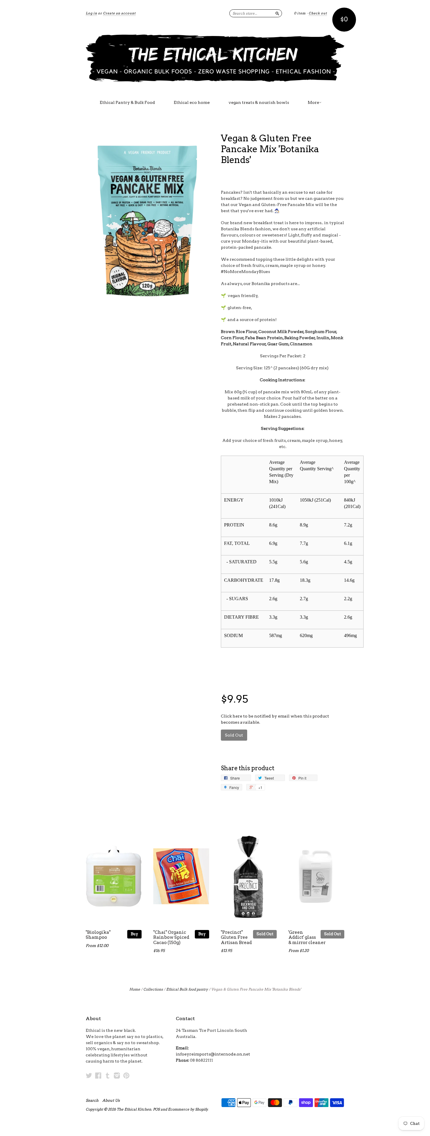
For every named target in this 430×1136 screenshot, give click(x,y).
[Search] (277, 13)
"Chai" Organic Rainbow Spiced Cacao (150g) (171, 937)
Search (92, 1101)
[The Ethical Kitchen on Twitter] (89, 1075)
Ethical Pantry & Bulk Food (127, 102)
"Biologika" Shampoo (98, 935)
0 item (300, 13)
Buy (134, 934)
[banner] (215, 58)
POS (156, 1109)
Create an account (119, 13)
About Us (111, 1101)
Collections (153, 989)
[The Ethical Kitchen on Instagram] (117, 1075)
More (313, 102)
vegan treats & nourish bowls (258, 102)
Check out (318, 13)
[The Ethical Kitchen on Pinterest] (126, 1075)
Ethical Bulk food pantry (187, 989)
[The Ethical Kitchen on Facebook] (98, 1075)
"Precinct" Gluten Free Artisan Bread (236, 937)
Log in (91, 13)
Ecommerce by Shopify (188, 1109)
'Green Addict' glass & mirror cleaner (307, 937)
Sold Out (265, 934)
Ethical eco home (192, 102)
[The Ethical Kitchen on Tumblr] (107, 1075)
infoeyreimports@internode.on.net (213, 1054)
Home (134, 989)
